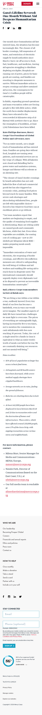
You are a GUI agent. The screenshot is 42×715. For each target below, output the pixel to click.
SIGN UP (8, 646)
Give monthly (8, 566)
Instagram (9, 596)
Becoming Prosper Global (13, 532)
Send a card (7, 577)
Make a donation (10, 570)
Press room (7, 546)
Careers (6, 536)
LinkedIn (14, 596)
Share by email (19, 28)
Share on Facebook (3, 28)
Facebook (3, 596)
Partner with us (8, 581)
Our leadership (9, 528)
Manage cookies (8, 693)
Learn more (20, 664)
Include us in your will (11, 585)
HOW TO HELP (9, 561)
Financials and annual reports (14, 539)
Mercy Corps (8, 4)
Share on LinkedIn (14, 28)
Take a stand (8, 574)
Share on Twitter (8, 28)
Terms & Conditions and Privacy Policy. (19, 636)
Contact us (7, 550)
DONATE (27, 4)
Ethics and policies (10, 543)
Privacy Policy (7, 687)
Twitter (20, 596)
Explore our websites (9, 699)
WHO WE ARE (9, 523)
